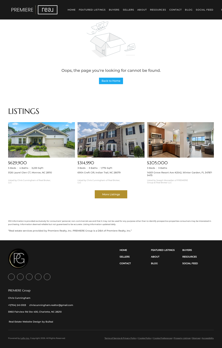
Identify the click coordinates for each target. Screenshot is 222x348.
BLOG (188, 9)
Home (72, 9)
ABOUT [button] (142, 9)
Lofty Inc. (25, 338)
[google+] (47, 277)
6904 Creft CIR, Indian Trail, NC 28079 (99, 172)
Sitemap (196, 338)
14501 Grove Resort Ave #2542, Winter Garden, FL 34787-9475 (179, 174)
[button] (34, 9)
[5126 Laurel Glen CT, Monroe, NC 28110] (41, 140)
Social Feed (204, 9)
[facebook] (11, 277)
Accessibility (208, 338)
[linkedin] (20, 277)
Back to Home (111, 80)
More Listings (111, 194)
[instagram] (38, 277)
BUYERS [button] (114, 9)
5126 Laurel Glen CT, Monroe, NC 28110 (30, 172)
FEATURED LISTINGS (92, 9)
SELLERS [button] (128, 9)
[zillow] (29, 277)
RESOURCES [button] (158, 9)
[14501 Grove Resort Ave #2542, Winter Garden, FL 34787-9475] (180, 140)
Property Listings (182, 338)
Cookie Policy (144, 338)
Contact (175, 9)
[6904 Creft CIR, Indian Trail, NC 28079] (111, 140)
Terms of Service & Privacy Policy (120, 338)
